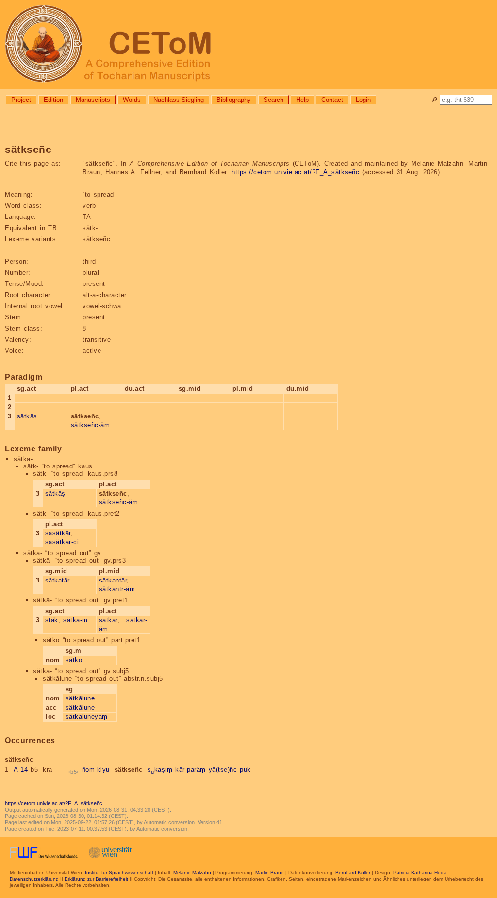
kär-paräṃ (190, 769)
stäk (51, 620)
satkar (108, 620)
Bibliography (233, 99)
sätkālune (80, 698)
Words (132, 99)
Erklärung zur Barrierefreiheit (96, 878)
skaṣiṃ (160, 769)
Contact (332, 99)
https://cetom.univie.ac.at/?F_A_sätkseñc (295, 172)
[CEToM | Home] (248, 44)
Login (363, 99)
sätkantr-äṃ (117, 589)
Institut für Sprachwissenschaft (119, 872)
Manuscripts (93, 99)
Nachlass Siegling (178, 99)
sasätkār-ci (62, 542)
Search (273, 99)
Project (21, 99)
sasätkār (58, 533)
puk (245, 769)
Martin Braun (269, 872)
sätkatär (57, 580)
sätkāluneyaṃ (87, 716)
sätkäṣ (27, 416)
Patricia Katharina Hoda (420, 872)
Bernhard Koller (352, 872)
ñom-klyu (96, 769)
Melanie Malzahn (192, 872)
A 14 (21, 769)
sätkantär (113, 580)
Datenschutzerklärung (34, 878)
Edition (53, 99)
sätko (74, 660)
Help (302, 99)
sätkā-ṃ (75, 620)
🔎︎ (434, 99)
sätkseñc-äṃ (90, 425)
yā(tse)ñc (223, 769)
